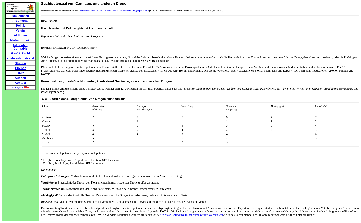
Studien (20, 63)
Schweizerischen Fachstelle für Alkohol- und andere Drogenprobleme (113, 10)
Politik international (20, 58)
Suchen (20, 77)
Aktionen (20, 35)
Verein (20, 30)
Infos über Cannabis (20, 47)
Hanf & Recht (20, 53)
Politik (20, 25)
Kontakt (20, 82)
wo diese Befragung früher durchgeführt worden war (191, 214)
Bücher (20, 68)
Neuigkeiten (20, 15)
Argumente (20, 20)
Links (20, 73)
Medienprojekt (20, 40)
